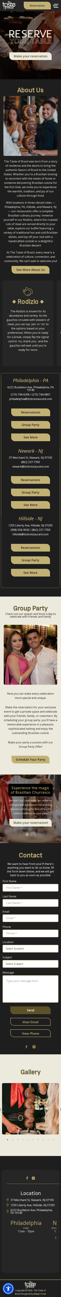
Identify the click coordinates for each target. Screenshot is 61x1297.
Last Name (9, 896)
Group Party (30, 425)
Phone (7, 926)
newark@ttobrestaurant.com (30, 466)
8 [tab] (43, 1139)
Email (6, 911)
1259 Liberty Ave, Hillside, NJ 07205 (30, 525)
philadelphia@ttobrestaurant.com (30, 399)
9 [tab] (48, 1139)
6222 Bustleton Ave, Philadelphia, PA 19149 (30, 388)
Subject (7, 957)
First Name (9, 881)
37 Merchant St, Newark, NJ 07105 (30, 457)
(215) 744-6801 (41, 394)
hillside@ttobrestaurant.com (30, 534)
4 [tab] (23, 1139)
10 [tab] (53, 1139)
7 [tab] (38, 1139)
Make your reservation (30, 56)
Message (8, 972)
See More (31, 437)
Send (30, 1010)
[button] (55, 6)
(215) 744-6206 (20, 394)
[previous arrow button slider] (3, 808)
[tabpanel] (30, 1108)
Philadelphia (26, 1222)
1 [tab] (7, 1139)
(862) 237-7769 (30, 462)
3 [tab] (17, 1139)
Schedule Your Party (30, 759)
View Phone (30, 1033)
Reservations (30, 412)
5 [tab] (28, 1139)
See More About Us (30, 270)
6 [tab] (33, 1139)
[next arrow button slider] (57, 808)
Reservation (37, 5)
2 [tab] (12, 1139)
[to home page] (8, 8)
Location (8, 942)
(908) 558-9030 (20, 530)
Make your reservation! (30, 823)
